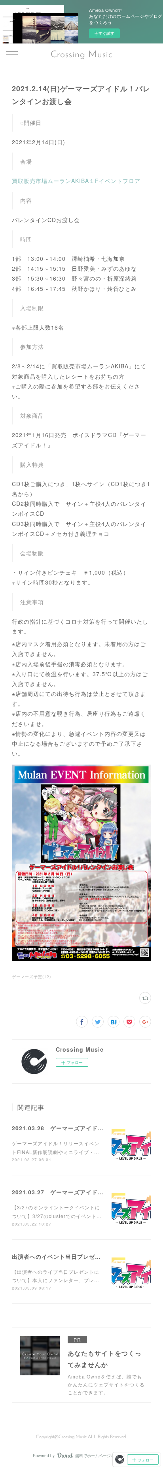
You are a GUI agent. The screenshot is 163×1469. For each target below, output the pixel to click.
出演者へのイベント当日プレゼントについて (71, 1256)
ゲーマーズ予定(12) (31, 976)
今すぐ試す (104, 33)
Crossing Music (82, 55)
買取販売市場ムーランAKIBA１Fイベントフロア (76, 181)
